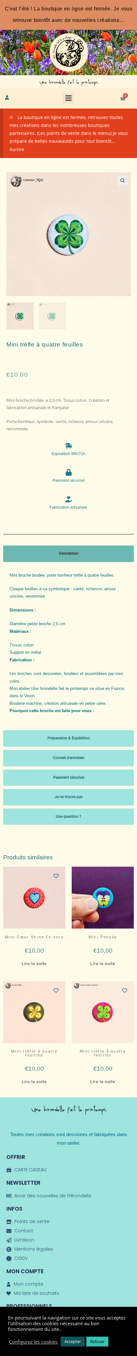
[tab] (68, 554)
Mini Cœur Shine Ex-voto (34, 937)
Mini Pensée (103, 937)
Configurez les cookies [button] (33, 1342)
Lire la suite (34, 963)
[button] (68, 98)
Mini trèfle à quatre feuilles (34, 1053)
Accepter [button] (72, 1341)
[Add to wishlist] (56, 876)
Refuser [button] (97, 1341)
